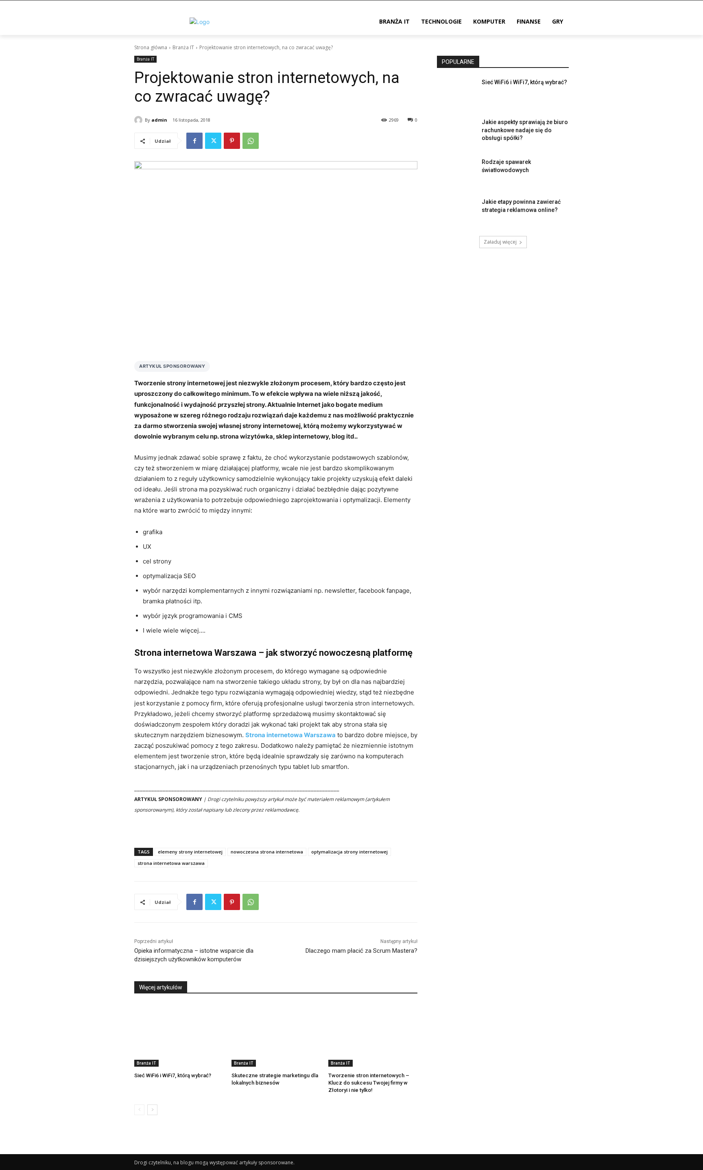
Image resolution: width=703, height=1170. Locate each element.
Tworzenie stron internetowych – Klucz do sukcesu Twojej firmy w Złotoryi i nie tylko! (368, 1082)
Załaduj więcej (500, 241)
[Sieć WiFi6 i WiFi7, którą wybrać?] (178, 1035)
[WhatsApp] (250, 141)
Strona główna (150, 47)
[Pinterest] (232, 141)
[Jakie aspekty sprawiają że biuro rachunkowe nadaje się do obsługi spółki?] (456, 132)
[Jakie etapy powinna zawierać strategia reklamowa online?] (456, 212)
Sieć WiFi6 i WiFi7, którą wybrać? (172, 1075)
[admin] (139, 120)
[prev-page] (139, 1110)
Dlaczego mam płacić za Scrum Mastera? (361, 950)
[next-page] (152, 1110)
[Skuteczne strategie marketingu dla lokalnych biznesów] (276, 1035)
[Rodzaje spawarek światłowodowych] (456, 172)
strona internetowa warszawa (171, 863)
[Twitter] (213, 141)
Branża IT (183, 47)
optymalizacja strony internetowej (349, 852)
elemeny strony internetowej (190, 852)
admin (159, 120)
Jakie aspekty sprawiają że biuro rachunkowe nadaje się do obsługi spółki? (525, 130)
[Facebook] (194, 141)
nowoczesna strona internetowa (267, 852)
